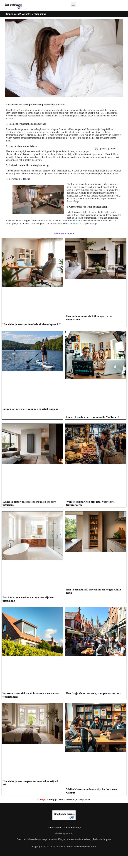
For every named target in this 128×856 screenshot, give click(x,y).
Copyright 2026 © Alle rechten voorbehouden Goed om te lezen (64, 846)
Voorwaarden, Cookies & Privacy (64, 827)
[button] (73, 4)
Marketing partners (64, 833)
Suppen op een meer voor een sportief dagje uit (30, 408)
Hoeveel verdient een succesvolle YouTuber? (92, 417)
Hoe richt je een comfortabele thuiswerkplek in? (31, 324)
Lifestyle (41, 799)
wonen (75, 223)
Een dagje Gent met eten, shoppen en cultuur (93, 693)
